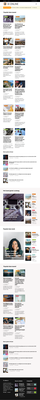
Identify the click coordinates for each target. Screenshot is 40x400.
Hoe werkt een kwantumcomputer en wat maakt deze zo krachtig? (36, 236)
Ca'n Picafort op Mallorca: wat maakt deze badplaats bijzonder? (15, 7)
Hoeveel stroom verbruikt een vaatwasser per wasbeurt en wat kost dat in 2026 (7, 139)
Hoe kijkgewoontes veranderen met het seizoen (8, 305)
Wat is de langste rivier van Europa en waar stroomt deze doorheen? (8, 280)
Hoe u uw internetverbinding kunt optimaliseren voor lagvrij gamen (36, 251)
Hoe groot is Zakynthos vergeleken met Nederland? (18, 68)
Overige (33, 254)
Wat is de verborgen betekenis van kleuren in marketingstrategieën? (20, 328)
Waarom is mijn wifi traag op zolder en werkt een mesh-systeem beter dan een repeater (23, 162)
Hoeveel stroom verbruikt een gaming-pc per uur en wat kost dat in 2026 (22, 156)
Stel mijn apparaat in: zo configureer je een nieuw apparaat (20, 174)
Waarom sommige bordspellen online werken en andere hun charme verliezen (19, 115)
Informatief (6, 16)
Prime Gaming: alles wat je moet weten (33, 7)
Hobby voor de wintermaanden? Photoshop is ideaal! (13, 253)
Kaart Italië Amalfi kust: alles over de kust (7, 90)
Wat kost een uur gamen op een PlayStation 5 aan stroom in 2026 (7, 26)
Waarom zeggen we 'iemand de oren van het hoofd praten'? (8, 327)
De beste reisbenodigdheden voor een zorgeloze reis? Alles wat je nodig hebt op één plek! (19, 281)
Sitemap (4, 392)
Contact (8, 392)
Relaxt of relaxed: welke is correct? (7, 113)
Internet (17, 81)
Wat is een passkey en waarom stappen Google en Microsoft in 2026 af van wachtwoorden (20, 92)
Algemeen (17, 16)
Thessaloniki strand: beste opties (20, 47)
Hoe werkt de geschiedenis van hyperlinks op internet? (19, 305)
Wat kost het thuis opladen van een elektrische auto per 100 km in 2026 (19, 138)
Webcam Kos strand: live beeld (8, 67)
